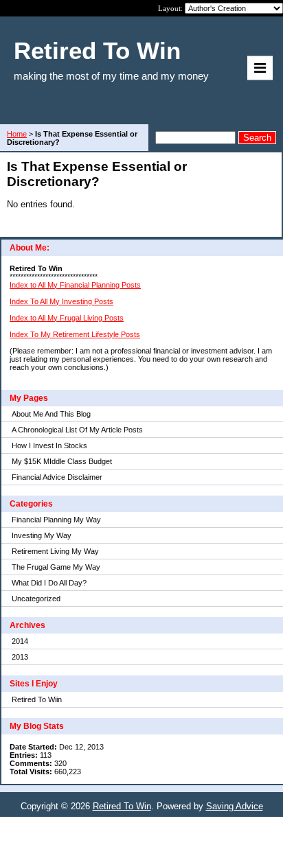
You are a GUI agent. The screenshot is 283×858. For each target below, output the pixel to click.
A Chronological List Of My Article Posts (77, 430)
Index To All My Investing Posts (61, 301)
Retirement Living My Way (55, 551)
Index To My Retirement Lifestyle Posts (75, 334)
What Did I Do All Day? (49, 583)
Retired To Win (122, 806)
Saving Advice (234, 806)
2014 (20, 641)
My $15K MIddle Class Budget (62, 461)
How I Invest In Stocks (49, 445)
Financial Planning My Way (56, 519)
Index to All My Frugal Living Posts (67, 318)
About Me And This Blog (51, 414)
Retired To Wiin (37, 699)
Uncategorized (36, 598)
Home (17, 134)
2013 (20, 657)
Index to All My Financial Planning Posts (75, 285)
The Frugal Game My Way (56, 567)
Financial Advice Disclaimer (57, 477)
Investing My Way (41, 535)
